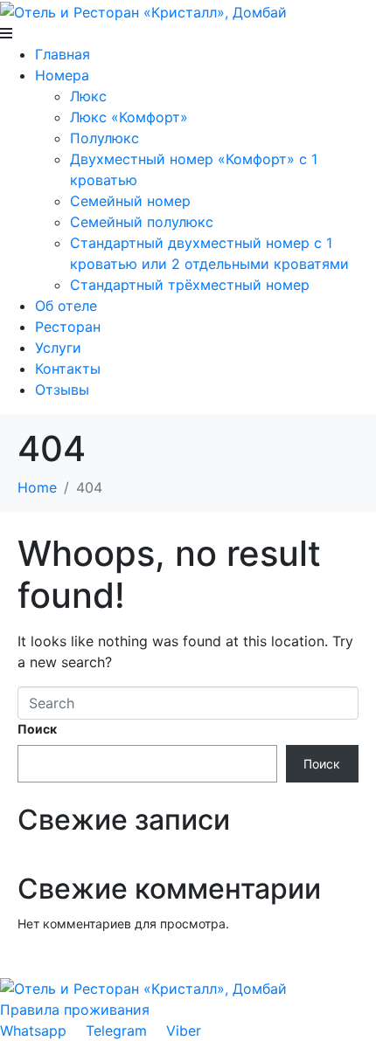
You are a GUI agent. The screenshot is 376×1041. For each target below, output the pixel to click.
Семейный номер (130, 201)
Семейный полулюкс (141, 222)
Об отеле (66, 305)
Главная (62, 54)
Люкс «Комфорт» (129, 117)
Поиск (37, 728)
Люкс (88, 96)
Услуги (58, 347)
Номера (62, 75)
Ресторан (68, 326)
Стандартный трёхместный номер (190, 284)
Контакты (68, 368)
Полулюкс (104, 138)
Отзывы (62, 389)
